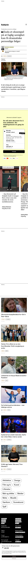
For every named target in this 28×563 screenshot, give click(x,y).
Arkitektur (7, 481)
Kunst (16, 485)
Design (17, 481)
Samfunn (5, 56)
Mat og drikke (8, 494)
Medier (3, 380)
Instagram (3, 521)
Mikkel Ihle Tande (19, 537)
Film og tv (3, 319)
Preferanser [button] (14, 558)
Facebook (3, 520)
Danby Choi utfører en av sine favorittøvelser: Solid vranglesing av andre (12, 346)
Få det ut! (7, 52)
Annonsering (18, 520)
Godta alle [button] (14, 556)
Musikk (13, 498)
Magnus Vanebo (9, 47)
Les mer (6, 548)
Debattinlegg (18, 521)
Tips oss (17, 523)
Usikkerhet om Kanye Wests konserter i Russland (14, 377)
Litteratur (6, 489)
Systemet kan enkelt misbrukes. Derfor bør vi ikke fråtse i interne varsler (13, 436)
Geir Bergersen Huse (20, 532)
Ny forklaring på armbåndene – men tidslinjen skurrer (12, 406)
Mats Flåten (18, 541)
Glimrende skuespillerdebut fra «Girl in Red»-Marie (13, 315)
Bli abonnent (18, 518)
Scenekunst (18, 502)
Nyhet (6, 380)
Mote (5, 498)
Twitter (3, 523)
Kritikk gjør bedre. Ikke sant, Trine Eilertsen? (11, 465)
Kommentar (9, 56)
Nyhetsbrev (4, 518)
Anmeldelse (8, 319)
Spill (4, 507)
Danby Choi (18, 527)
